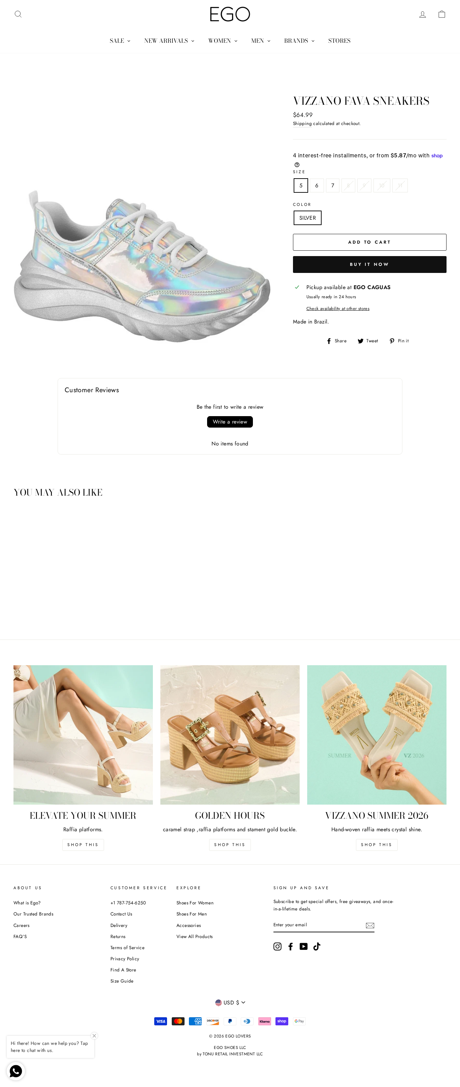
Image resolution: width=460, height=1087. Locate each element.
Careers (21, 925)
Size (299, 172)
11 (400, 185)
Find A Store (123, 969)
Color (302, 204)
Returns (118, 936)
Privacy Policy (124, 958)
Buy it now (370, 264)
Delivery (118, 925)
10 (382, 185)
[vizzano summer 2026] (377, 735)
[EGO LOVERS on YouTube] (304, 946)
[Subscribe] (370, 925)
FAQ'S (20, 936)
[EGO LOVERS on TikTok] (317, 946)
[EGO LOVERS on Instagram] (277, 946)
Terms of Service (127, 947)
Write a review (230, 422)
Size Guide (122, 980)
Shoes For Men (191, 913)
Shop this (83, 845)
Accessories (188, 925)
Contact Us (121, 913)
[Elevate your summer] (83, 735)
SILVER (307, 218)
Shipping (302, 123)
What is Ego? (27, 902)
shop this (229, 845)
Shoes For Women (194, 902)
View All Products (194, 936)
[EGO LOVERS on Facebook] (291, 946)
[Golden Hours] (230, 735)
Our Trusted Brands (33, 913)
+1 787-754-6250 (128, 902)
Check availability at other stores (338, 308)
